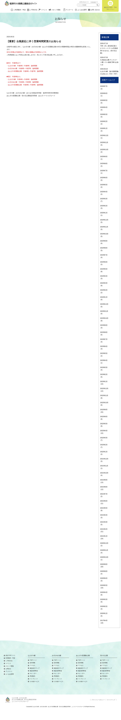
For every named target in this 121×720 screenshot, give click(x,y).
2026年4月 (103, 107)
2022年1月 (103, 452)
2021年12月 (104, 459)
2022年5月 (103, 423)
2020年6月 (103, 578)
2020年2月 (103, 606)
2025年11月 (104, 142)
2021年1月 (103, 536)
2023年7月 (103, 339)
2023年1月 (103, 381)
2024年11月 (104, 227)
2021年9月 (103, 480)
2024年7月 (103, 255)
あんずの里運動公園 (83, 655)
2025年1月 (103, 213)
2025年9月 (103, 156)
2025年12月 (104, 135)
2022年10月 (104, 402)
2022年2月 (103, 445)
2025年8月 (103, 163)
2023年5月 (103, 353)
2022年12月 (104, 388)
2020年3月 (103, 599)
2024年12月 (104, 220)
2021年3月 (103, 522)
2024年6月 (103, 262)
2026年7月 (103, 86)
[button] (97, 5)
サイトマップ (111, 700)
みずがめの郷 (56, 655)
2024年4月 (103, 276)
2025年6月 (103, 177)
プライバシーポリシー (98, 700)
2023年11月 (104, 311)
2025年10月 (104, 149)
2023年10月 (104, 318)
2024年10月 (104, 234)
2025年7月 (103, 170)
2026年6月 (103, 93)
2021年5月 (103, 508)
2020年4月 (103, 592)
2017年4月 (103, 620)
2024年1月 (103, 297)
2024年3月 (103, 283)
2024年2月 (103, 290)
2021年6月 (103, 501)
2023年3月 (103, 367)
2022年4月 (103, 430)
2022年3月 (103, 438)
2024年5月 (103, 269)
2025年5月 (103, 184)
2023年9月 (103, 325)
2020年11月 (104, 550)
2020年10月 (104, 557)
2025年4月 (103, 191)
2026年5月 (103, 100)
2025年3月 (103, 198)
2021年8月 (103, 487)
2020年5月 (103, 585)
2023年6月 (103, 346)
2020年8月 (103, 571)
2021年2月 (103, 529)
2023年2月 (103, 374)
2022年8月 (103, 416)
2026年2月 (103, 121)
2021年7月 (103, 494)
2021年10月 (104, 473)
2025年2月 (103, 206)
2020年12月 (104, 543)
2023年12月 (104, 304)
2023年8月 (103, 332)
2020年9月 (103, 564)
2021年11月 (104, 466)
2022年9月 (103, 409)
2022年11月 (104, 395)
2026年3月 (103, 114)
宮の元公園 (104, 655)
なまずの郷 (31, 655)
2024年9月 (103, 241)
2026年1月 (103, 128)
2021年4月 (103, 515)
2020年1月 (103, 613)
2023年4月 (103, 360)
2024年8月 (103, 248)
